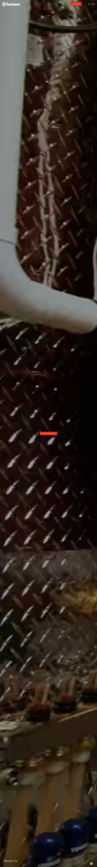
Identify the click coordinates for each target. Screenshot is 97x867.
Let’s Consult (76, 4)
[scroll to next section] (91, 863)
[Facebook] (66, 4)
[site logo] (11, 4)
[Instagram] (63, 4)
